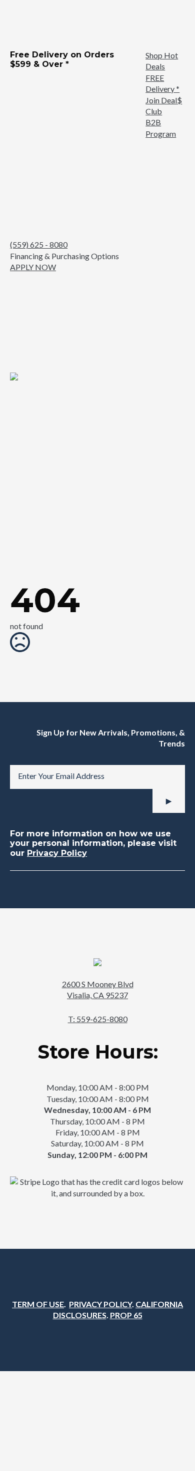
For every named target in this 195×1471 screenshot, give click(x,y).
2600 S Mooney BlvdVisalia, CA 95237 (98, 989)
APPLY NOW (33, 267)
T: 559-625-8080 (98, 1019)
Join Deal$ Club (164, 105)
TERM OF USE (38, 1304)
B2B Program (161, 127)
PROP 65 (126, 1315)
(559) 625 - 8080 (39, 244)
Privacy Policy (57, 853)
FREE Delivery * (163, 83)
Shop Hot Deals (162, 60)
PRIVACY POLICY (100, 1304)
